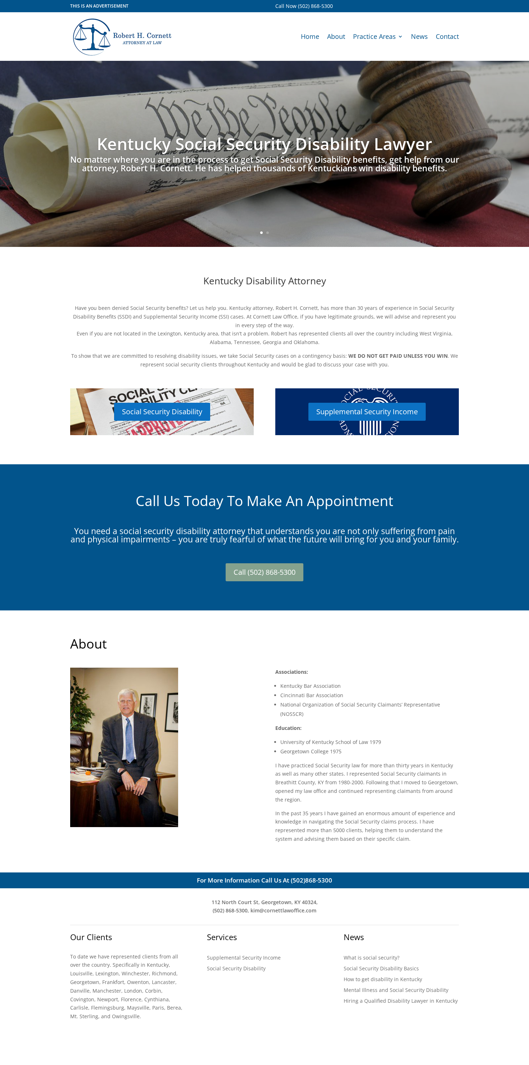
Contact (447, 36)
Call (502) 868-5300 (264, 572)
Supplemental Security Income (367, 411)
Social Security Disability (162, 411)
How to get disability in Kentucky (383, 980)
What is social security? (371, 958)
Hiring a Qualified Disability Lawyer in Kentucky (401, 1001)
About (336, 36)
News (419, 36)
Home (310, 36)
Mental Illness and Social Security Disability (396, 990)
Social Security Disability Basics (381, 969)
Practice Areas (374, 36)
